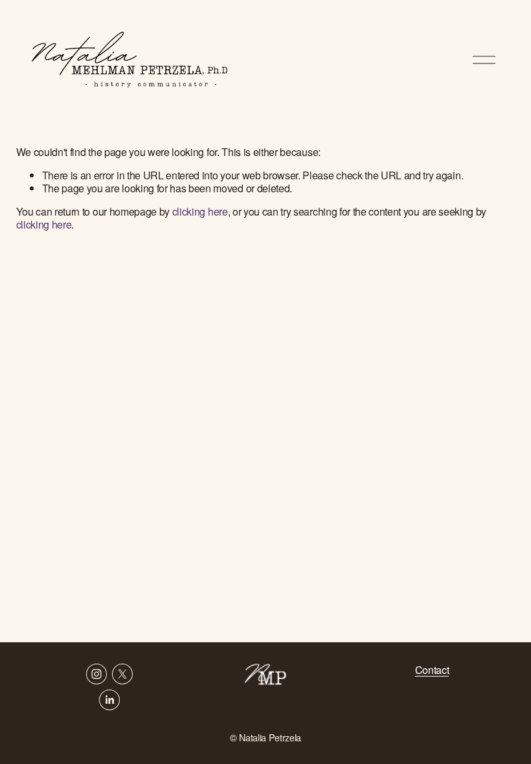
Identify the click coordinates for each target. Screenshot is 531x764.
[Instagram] (96, 674)
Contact (432, 670)
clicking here (200, 211)
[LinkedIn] (109, 700)
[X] (122, 674)
